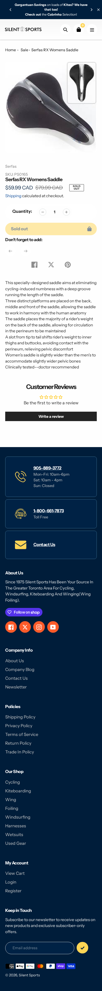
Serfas (11, 166)
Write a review (51, 416)
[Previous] (10, 9)
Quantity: (22, 211)
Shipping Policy (20, 717)
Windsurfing (17, 817)
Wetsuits (14, 834)
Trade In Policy (19, 752)
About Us (14, 660)
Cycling (12, 782)
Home (10, 49)
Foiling (11, 808)
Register (13, 890)
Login (10, 882)
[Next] (91, 9)
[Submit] (82, 947)
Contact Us (44, 544)
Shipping (13, 195)
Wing (10, 799)
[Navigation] (92, 29)
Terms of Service (21, 734)
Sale (24, 49)
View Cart (15, 873)
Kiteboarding (18, 791)
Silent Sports (29, 975)
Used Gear (15, 843)
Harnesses (15, 826)
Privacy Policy (18, 725)
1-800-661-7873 (48, 510)
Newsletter (16, 687)
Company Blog (19, 669)
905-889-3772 (47, 468)
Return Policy (18, 743)
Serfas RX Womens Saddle (54, 49)
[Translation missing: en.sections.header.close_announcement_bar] (98, 9)
